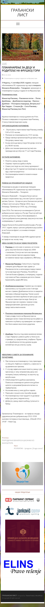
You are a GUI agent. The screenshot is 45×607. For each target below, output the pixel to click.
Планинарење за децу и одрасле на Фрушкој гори (20, 78)
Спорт (4, 63)
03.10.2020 (7, 75)
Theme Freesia (30, 595)
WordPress (38, 595)
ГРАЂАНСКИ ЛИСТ (22, 12)
